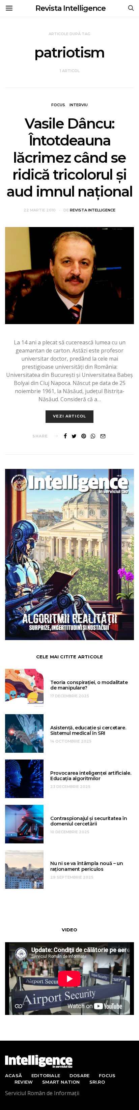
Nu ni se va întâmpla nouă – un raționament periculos (86, 866)
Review (24, 1082)
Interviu (79, 105)
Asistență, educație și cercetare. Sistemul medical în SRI (88, 731)
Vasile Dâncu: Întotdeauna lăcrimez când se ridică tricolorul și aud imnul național (69, 158)
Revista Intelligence (70, 8)
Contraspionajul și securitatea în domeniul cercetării (88, 821)
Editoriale (45, 1075)
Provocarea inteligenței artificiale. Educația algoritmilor (90, 776)
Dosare (79, 1075)
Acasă (13, 1075)
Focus (58, 105)
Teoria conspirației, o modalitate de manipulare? (89, 685)
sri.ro (97, 1082)
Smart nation (61, 1082)
